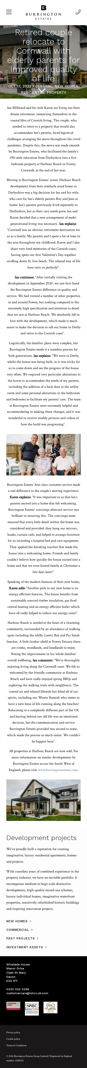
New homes (17, 921)
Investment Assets (24, 947)
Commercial (17, 930)
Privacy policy (13, 1032)
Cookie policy (13, 1039)
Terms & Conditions (16, 1045)
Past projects (20, 938)
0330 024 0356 (17, 989)
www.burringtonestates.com (57, 770)
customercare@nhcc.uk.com (27, 993)
